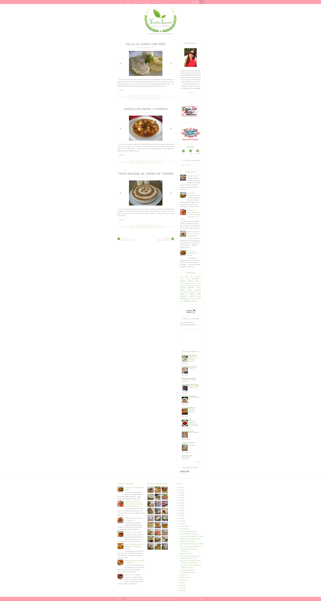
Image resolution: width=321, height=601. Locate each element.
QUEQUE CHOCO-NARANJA (132, 575)
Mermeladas (189, 292)
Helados (198, 287)
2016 (180, 510)
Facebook (183, 153)
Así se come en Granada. (189, 367)
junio (181, 585)
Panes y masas (187, 294)
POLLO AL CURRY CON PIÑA (145, 44)
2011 (180, 523)
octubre (182, 575)
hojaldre (182, 290)
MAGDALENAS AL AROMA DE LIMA (190, 539)
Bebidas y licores (185, 278)
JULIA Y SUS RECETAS (188, 408)
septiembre (183, 577)
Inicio (119, 2)
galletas (191, 287)
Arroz (181, 276)
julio (181, 582)
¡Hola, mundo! (186, 457)
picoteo (199, 296)
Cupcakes (186, 283)
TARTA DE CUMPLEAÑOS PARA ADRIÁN (191, 544)
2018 (180, 505)
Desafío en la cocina (141, 2)
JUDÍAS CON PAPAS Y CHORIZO (146, 109)
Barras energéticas (195, 276)
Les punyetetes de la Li (189, 355)
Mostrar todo (198, 461)
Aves (186, 276)
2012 (180, 521)
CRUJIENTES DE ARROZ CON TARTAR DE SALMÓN (192, 359)
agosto (182, 580)
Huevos (189, 290)
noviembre (183, 528)
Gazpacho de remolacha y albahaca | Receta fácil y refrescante (193, 423)
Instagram (197, 153)
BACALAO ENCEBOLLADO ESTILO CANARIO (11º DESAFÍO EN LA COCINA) (134, 546)
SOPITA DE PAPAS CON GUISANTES (190, 546)
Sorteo (182, 301)
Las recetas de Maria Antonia (188, 443)
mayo (181, 588)
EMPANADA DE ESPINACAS (187, 541)
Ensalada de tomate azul (193, 398)
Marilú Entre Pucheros (189, 378)
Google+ (190, 153)
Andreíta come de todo (189, 396)
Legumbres (197, 290)
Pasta (199, 294)
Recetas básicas (196, 298)
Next (171, 63)
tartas (187, 300)
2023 (180, 492)
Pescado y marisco (187, 296)
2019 (180, 503)
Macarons (182, 292)
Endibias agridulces (193, 432)
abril (181, 590)
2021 (180, 497)
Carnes (190, 281)
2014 (180, 516)
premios (188, 298)
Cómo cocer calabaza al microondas (191, 410)
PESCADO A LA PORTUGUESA (133, 532)
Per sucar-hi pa (186, 419)
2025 (180, 487)
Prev (120, 63)
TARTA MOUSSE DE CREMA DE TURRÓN (145, 173)
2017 (180, 508)
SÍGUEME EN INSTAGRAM (189, 379)
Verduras (193, 301)
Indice (127, 2)
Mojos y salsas (197, 292)
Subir (200, 599)
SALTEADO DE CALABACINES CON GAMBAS (192, 253)
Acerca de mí (158, 2)
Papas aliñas (191, 445)
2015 (180, 513)
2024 (180, 490)
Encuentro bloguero (196, 285)
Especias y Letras (187, 455)
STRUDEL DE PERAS (193, 176)
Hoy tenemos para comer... (190, 384)
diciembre (183, 526)
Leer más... (122, 90)
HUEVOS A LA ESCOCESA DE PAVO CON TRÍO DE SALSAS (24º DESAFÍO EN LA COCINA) (190, 214)
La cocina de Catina (188, 431)
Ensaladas (183, 287)
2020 (180, 500)
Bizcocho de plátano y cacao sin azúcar (194, 386)
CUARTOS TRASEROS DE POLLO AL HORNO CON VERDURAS (193, 234)
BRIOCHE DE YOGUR (186, 553)
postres (183, 298)
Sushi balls (191, 368)
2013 (180, 518)
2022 (180, 495)
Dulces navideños (185, 285)
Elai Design (123, 598)
